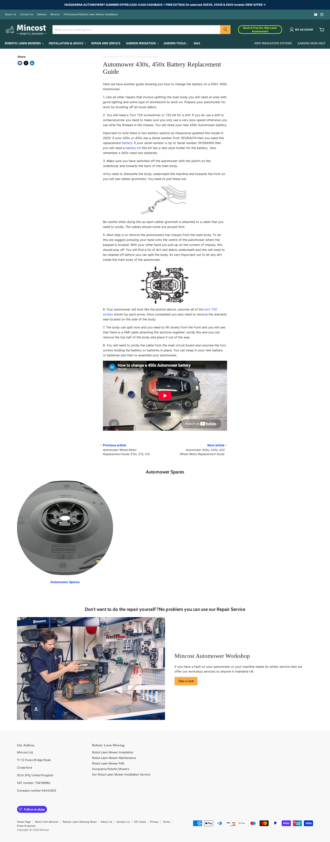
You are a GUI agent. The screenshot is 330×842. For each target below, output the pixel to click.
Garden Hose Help (311, 43)
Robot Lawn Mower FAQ (108, 763)
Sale (197, 43)
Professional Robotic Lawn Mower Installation (91, 14)
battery (127, 143)
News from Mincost (46, 821)
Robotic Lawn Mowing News (80, 821)
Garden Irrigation (141, 43)
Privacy (154, 821)
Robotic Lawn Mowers (23, 43)
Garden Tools (175, 43)
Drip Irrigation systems (273, 43)
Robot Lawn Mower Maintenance (114, 758)
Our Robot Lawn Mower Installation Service (121, 774)
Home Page (24, 821)
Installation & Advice (66, 43)
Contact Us (26, 14)
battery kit (133, 148)
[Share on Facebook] (20, 63)
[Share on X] (26, 63)
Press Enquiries (26, 825)
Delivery (42, 14)
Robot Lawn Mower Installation (112, 752)
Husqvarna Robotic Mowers (110, 769)
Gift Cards (140, 821)
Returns (55, 14)
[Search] (225, 29)
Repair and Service (105, 43)
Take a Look (186, 681)
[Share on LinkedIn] (32, 63)
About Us (10, 14)
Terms (166, 821)
